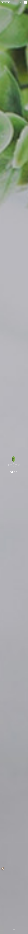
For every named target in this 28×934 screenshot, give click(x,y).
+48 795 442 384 (18, 2)
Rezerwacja (5, 2)
